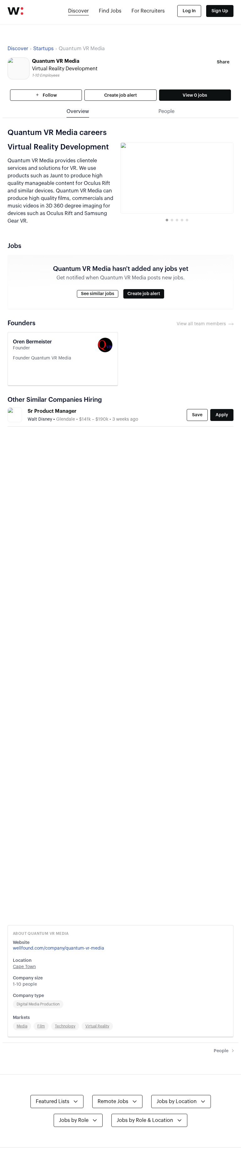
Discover (78, 10)
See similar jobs (97, 294)
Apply (222, 415)
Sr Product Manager (52, 411)
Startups (43, 48)
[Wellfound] (15, 11)
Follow (49, 95)
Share (223, 62)
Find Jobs (110, 10)
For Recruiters (148, 10)
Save (197, 415)
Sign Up (220, 11)
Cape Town (24, 967)
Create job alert (120, 95)
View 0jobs (195, 95)
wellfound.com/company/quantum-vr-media (58, 948)
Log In (189, 11)
